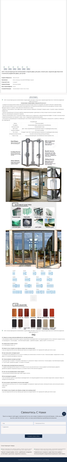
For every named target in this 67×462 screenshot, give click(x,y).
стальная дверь (13, 340)
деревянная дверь (34, 340)
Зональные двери (49, 354)
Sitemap (47, 459)
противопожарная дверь (24, 340)
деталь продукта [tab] (33, 97)
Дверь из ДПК (43, 340)
